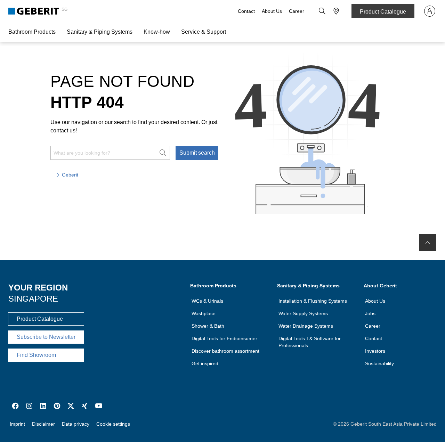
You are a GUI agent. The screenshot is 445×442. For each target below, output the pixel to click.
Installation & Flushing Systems (312, 301)
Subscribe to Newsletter (46, 337)
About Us (272, 11)
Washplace (204, 313)
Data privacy (75, 424)
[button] (322, 11)
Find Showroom (36, 355)
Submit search (197, 153)
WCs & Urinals (207, 301)
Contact (246, 11)
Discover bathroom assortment (225, 351)
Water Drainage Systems (305, 326)
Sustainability (379, 363)
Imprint (17, 424)
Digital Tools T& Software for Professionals (309, 342)
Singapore (33, 298)
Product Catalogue (383, 12)
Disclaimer (43, 424)
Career (296, 11)
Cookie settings (113, 424)
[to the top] (427, 242)
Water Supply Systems (303, 313)
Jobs (370, 313)
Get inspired (205, 363)
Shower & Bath (208, 326)
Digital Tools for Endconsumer (224, 338)
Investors (375, 351)
